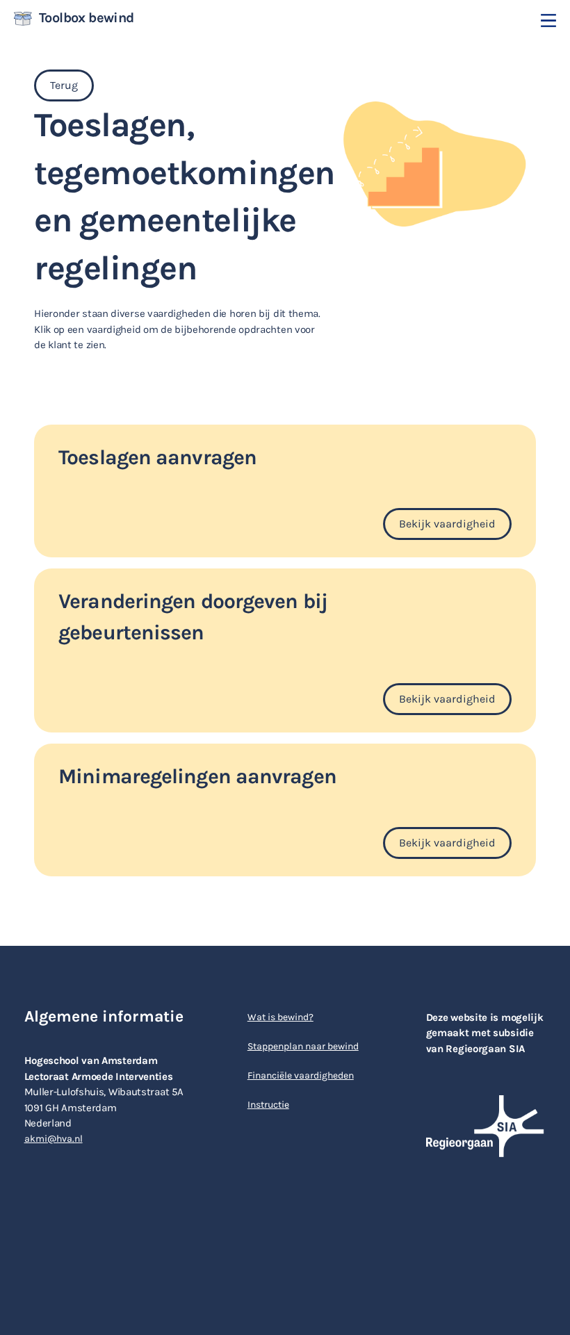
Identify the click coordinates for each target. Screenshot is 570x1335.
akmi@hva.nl (53, 1139)
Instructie (268, 1105)
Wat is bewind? (280, 1017)
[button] (548, 20)
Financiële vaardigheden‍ (300, 1075)
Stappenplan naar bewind (303, 1046)
